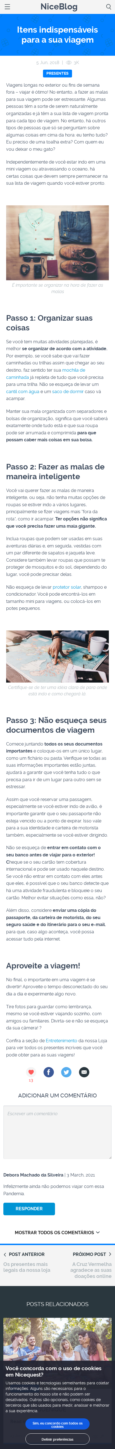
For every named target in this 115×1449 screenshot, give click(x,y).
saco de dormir (68, 391)
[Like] (31, 1072)
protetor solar (67, 587)
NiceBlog (59, 7)
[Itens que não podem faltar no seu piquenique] (57, 1353)
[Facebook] (49, 1072)
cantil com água (22, 391)
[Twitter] (66, 1072)
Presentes (57, 73)
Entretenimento (61, 1040)
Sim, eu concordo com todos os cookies (58, 1425)
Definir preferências (57, 1439)
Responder (29, 1208)
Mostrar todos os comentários (54, 1232)
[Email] (84, 1072)
